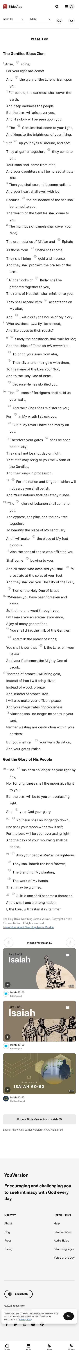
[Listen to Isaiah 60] (59, 21)
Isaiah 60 (8, 18)
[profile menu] (69, 6)
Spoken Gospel (17, 1101)
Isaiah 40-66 (20, 1044)
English (7, 1129)
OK (68, 1316)
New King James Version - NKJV (31, 1129)
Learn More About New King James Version (28, 927)
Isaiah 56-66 (20, 992)
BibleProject (16, 996)
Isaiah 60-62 (20, 1097)
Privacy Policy (25, 1319)
